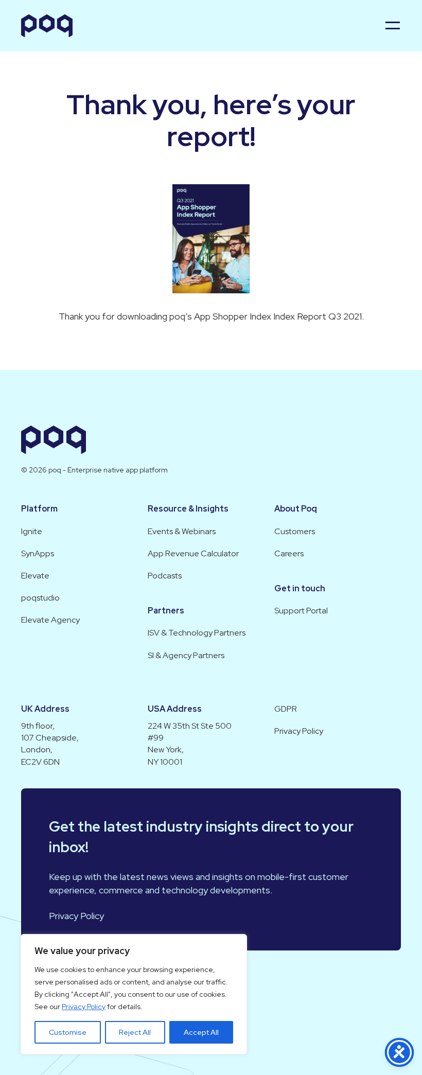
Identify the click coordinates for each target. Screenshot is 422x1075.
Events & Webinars (182, 531)
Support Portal (301, 610)
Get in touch (299, 588)
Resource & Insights (188, 508)
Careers (289, 553)
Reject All (135, 1032)
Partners (166, 610)
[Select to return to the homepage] (47, 25)
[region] (134, 994)
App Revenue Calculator (193, 553)
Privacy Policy (84, 1006)
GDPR (285, 708)
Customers (294, 531)
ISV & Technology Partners (196, 632)
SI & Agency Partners (186, 655)
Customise (67, 1032)
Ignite (31, 531)
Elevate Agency (50, 619)
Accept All (201, 1032)
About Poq (295, 508)
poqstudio (40, 597)
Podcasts (165, 575)
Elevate (35, 575)
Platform (39, 508)
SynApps (37, 553)
